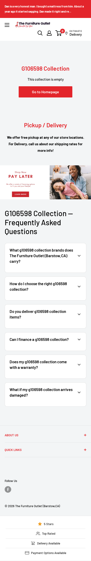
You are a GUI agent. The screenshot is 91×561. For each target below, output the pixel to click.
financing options (43, 350)
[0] (59, 33)
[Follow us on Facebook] (8, 489)
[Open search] (40, 33)
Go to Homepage (45, 92)
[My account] (49, 33)
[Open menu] (7, 25)
